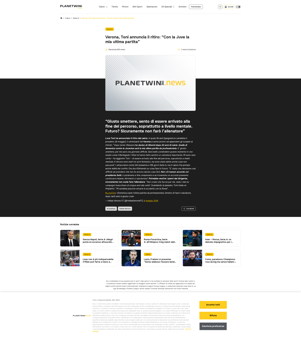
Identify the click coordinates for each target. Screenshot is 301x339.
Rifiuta (213, 315)
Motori (125, 6)
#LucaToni (110, 193)
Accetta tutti (213, 304)
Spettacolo (152, 6)
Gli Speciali (166, 6)
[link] (196, 7)
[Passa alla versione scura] (238, 6)
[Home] (61, 18)
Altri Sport (137, 6)
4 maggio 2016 (151, 200)
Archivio (182, 6)
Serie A (76, 18)
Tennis (114, 6)
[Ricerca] (220, 7)
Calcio (102, 6)
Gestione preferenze (213, 326)
